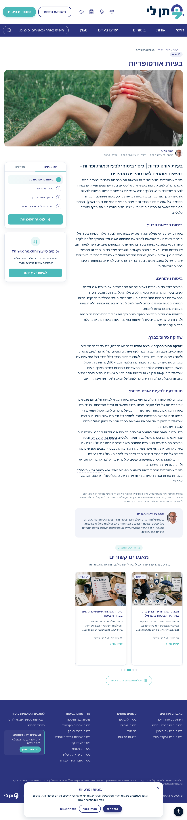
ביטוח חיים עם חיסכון (169, 731)
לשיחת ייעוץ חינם (35, 273)
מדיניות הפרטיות (93, 799)
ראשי (180, 30)
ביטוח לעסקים (128, 719)
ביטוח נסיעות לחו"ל (90, 470)
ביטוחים (139, 30)
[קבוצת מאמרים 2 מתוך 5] (133, 670)
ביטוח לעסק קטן (81, 743)
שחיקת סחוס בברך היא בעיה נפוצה (158, 346)
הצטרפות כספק (30, 749)
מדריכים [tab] (20, 166)
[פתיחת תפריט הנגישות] (178, 811)
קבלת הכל (112, 808)
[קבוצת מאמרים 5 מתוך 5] (121, 670)
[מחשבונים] (91, 12)
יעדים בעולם (108, 30)
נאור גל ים (143, 514)
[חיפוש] (9, 30)
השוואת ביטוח (55, 12)
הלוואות (132, 731)
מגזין (83, 30)
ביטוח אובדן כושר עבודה (75, 760)
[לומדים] (81, 12)
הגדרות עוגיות (68, 808)
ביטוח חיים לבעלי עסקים (167, 725)
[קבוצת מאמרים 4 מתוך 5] (126, 670)
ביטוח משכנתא (81, 749)
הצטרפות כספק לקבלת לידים (26, 719)
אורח (160, 49)
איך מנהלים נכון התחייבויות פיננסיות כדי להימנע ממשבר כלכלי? (103, 616)
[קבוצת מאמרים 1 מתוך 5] (136, 670)
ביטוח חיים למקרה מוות (168, 737)
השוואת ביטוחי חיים (170, 719)
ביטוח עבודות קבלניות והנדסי (73, 737)
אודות (160, 30)
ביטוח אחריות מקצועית (76, 725)
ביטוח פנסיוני (128, 725)
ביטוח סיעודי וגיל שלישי (76, 754)
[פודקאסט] (102, 12)
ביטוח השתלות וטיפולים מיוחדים (162, 614)
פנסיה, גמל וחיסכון (79, 719)
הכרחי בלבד (90, 808)
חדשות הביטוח (127, 737)
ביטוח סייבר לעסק (79, 731)
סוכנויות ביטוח (19, 12)
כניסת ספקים (36, 725)
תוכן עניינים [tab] (51, 166)
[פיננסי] (112, 12)
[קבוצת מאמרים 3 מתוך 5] (130, 670)
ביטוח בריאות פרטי (104, 438)
